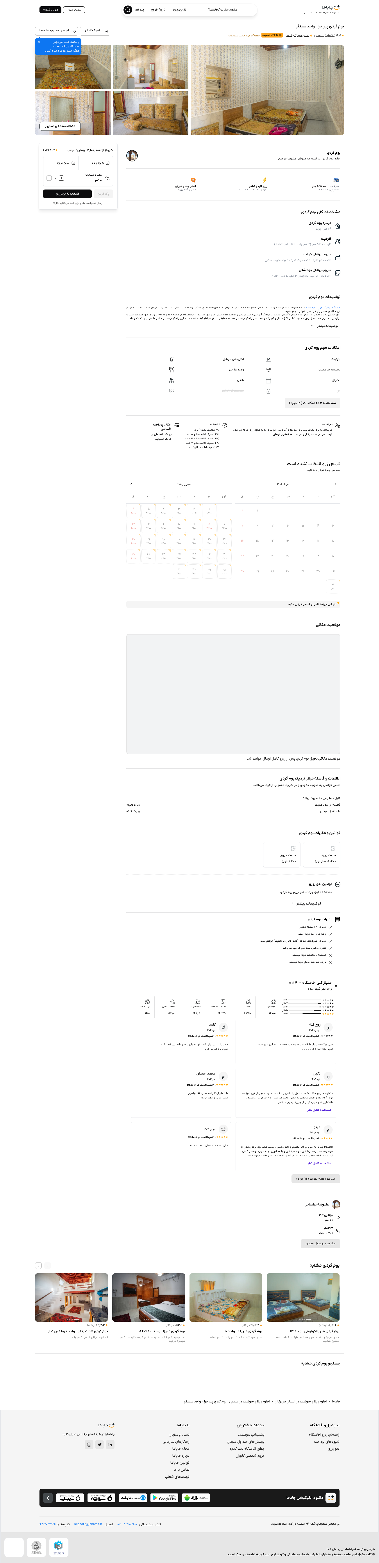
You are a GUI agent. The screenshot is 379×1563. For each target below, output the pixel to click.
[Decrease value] (49, 178)
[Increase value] (61, 178)
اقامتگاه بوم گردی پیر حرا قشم (323, 307)
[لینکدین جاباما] (110, 1444)
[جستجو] (127, 9)
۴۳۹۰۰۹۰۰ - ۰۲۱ (127, 1524)
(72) (324, 35)
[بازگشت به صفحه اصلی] (48, 1498)
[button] (267, 90)
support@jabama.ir (88, 1524)
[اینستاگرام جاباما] (89, 1444)
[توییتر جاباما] (99, 1444)
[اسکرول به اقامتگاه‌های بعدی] (38, 1265)
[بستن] (39, 42)
